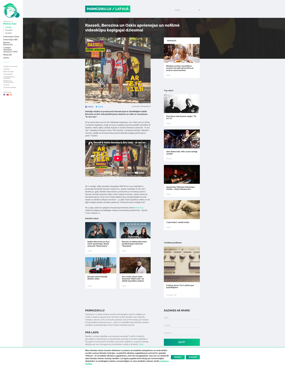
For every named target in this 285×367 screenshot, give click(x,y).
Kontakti (6, 85)
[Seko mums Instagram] (11, 94)
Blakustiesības (8, 71)
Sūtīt (181, 342)
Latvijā (89, 251)
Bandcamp (138, 208)
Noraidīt (193, 357)
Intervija (168, 159)
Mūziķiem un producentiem (8, 81)
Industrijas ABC (171, 295)
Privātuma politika (9, 87)
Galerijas (6, 69)
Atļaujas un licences (10, 66)
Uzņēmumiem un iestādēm (9, 77)
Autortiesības (8, 74)
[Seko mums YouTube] (7, 94)
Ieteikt (100, 107)
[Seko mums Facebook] (4, 94)
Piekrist (178, 357)
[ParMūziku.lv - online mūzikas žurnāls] (11, 10)
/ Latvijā (120, 9)
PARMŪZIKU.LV (99, 9)
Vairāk (140, 344)
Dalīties (91, 107)
